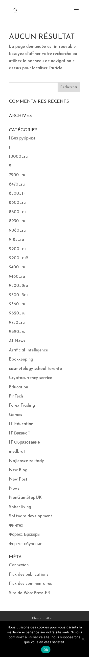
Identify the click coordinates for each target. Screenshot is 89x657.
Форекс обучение (25, 544)
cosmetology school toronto (35, 369)
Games (15, 415)
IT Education (21, 424)
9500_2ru (18, 286)
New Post (18, 479)
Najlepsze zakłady (26, 461)
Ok (46, 650)
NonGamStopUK (25, 498)
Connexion (19, 565)
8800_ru (17, 212)
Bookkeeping (21, 359)
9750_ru (17, 323)
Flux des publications (28, 574)
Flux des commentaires (30, 584)
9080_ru (17, 230)
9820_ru (17, 332)
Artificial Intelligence (28, 350)
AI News (17, 341)
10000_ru (18, 157)
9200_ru (17, 249)
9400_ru (17, 267)
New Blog (18, 470)
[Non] (82, 639)
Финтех (16, 525)
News (14, 488)
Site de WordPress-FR (29, 593)
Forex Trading (22, 405)
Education (18, 387)
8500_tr (17, 193)
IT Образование (24, 442)
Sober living (20, 507)
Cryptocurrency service (30, 378)
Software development (30, 516)
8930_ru (17, 221)
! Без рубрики (22, 138)
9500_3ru (18, 295)
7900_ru (17, 175)
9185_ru (16, 240)
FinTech (16, 396)
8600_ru (17, 203)
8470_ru (17, 184)
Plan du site (41, 618)
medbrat (17, 452)
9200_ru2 (18, 258)
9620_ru (17, 313)
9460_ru (17, 277)
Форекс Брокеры (24, 535)
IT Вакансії (19, 433)
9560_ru (17, 304)
